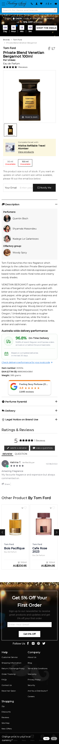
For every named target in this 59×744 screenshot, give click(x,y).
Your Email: (11, 187)
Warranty (32, 674)
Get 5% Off (29, 634)
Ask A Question (44, 448)
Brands (6, 39)
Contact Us (7, 685)
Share (7, 484)
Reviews (5, 717)
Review (7, 453)
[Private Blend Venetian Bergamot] (10, 130)
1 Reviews (22, 67)
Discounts (6, 712)
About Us (32, 657)
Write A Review (18, 448)
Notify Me (45, 187)
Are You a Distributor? (38, 691)
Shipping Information (11, 663)
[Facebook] (49, 48)
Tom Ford (17, 39)
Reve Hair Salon (9, 691)
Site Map (5, 723)
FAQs (4, 679)
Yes (46, 738)
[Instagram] (33, 643)
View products (26, 152)
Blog (30, 663)
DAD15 (19, 18)
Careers (31, 696)
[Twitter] (54, 48)
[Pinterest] (38, 643)
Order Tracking (8, 674)
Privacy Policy (34, 679)
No (54, 738)
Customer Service (9, 657)
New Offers (7, 728)
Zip (3, 706)
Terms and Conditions (37, 668)
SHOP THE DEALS (46, 28)
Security (31, 685)
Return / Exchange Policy (13, 668)
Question (21, 453)
